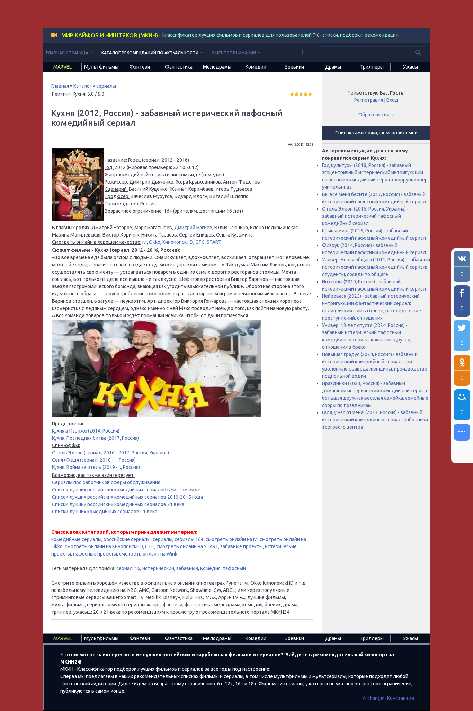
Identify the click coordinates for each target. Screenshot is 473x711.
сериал (124, 568)
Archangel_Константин (388, 698)
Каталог (82, 86)
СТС (200, 242)
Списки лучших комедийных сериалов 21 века (104, 511)
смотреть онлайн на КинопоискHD (104, 546)
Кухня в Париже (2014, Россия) (85, 431)
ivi (144, 242)
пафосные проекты (95, 554)
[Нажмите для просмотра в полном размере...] (78, 219)
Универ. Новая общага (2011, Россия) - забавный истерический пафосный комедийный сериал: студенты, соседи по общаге (376, 267)
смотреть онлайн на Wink (148, 554)
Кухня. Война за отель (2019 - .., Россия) (96, 467)
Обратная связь (376, 114)
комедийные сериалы (76, 539)
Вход (392, 100)
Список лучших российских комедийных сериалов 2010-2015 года (127, 497)
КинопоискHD (177, 242)
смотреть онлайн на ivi (232, 539)
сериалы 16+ (189, 539)
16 (137, 568)
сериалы (106, 86)
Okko (154, 242)
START (214, 242)
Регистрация (368, 100)
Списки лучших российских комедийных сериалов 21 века (118, 504)
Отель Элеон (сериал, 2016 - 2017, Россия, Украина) (110, 452)
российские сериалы (127, 539)
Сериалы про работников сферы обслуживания (106, 482)
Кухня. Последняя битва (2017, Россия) (95, 438)
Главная (60, 86)
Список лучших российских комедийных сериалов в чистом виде (126, 489)
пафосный (234, 568)
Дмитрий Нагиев (193, 227)
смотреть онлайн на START (187, 546)
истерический (158, 568)
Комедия (210, 568)
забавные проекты (241, 546)
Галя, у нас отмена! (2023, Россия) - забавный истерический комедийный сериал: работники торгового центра (375, 420)
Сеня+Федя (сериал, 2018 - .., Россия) (94, 460)
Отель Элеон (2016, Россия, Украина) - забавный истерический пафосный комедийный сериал (365, 216)
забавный (187, 568)
